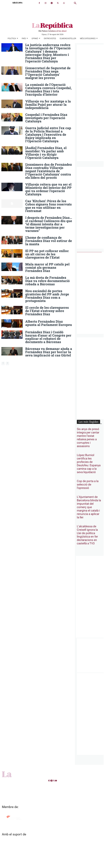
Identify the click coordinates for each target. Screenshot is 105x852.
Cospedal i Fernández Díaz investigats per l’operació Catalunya (46, 117)
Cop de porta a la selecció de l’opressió (87, 484)
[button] (75, 3)
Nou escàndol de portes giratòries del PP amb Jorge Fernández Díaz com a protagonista (47, 296)
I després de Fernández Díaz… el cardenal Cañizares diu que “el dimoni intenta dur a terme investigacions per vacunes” (48, 224)
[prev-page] (3, 363)
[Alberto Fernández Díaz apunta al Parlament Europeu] (12, 323)
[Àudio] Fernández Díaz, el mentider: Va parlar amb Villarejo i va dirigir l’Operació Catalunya (46, 153)
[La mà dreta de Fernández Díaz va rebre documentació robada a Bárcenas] (12, 280)
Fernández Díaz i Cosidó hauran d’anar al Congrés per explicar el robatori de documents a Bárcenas (48, 337)
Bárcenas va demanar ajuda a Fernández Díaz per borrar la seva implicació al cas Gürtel (48, 351)
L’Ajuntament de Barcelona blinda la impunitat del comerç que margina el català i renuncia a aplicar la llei (89, 507)
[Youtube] (56, 781)
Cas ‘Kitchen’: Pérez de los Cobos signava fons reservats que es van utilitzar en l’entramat (48, 206)
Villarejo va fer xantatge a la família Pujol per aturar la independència (48, 104)
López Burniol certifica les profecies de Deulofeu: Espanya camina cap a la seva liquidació (88, 463)
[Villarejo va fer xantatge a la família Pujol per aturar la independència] (12, 104)
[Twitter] (57, 3)
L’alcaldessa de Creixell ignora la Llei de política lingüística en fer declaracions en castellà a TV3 (87, 535)
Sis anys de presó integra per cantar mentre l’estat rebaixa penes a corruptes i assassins (88, 437)
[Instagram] (45, 3)
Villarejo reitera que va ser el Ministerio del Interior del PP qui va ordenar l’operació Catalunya (48, 189)
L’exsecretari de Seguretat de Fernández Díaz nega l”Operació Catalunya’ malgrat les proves (48, 73)
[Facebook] (39, 3)
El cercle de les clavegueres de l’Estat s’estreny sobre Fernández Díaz (47, 310)
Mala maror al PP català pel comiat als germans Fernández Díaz (47, 267)
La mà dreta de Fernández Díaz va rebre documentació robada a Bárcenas (47, 280)
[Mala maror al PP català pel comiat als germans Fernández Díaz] (12, 267)
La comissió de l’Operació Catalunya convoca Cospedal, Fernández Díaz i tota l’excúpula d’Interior (48, 89)
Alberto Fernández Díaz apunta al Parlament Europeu (48, 323)
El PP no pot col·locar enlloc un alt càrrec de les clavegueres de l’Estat (47, 254)
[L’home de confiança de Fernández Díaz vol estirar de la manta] (12, 240)
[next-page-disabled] (7, 363)
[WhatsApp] (64, 3)
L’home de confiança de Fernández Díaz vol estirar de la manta (48, 240)
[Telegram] (51, 3)
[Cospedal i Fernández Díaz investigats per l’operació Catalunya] (12, 117)
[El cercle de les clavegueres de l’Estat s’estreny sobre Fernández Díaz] (12, 310)
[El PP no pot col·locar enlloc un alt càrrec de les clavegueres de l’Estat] (12, 253)
